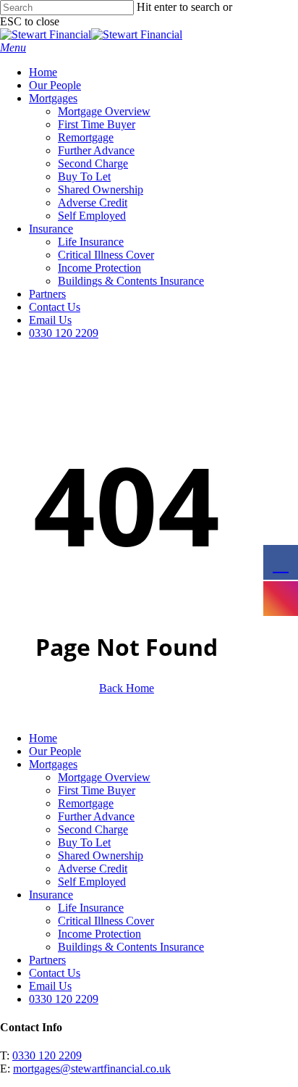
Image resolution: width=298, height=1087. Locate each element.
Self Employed (92, 881)
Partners (47, 960)
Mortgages (53, 764)
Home (43, 738)
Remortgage (86, 803)
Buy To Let (84, 842)
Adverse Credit (92, 868)
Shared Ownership (100, 855)
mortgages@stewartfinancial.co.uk (92, 1068)
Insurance (51, 894)
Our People (55, 751)
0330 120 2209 (47, 1055)
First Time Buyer (96, 790)
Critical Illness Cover (106, 921)
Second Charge (93, 829)
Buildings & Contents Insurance (131, 947)
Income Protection (99, 934)
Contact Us (54, 973)
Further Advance (96, 816)
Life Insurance (91, 907)
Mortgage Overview (104, 777)
